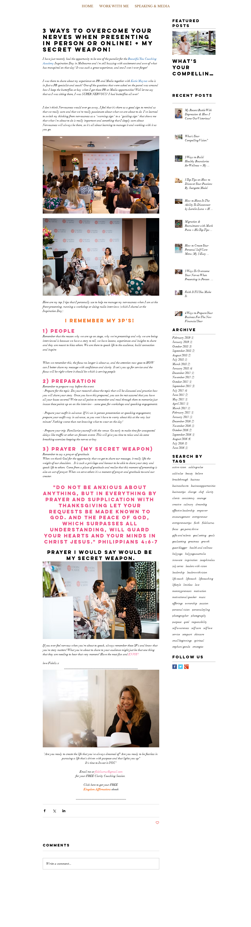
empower (202, 510)
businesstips (179, 492)
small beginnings (182, 640)
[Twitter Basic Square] (180, 666)
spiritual (199, 640)
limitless (188, 584)
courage (201, 498)
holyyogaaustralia (195, 553)
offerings (177, 603)
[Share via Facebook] (44, 811)
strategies (198, 646)
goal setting (199, 535)
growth (205, 541)
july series (177, 566)
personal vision (181, 609)
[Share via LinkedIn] (64, 811)
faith (197, 523)
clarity (210, 492)
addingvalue (196, 467)
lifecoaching (206, 578)
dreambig (201, 504)
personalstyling (201, 609)
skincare (199, 634)
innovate (177, 560)
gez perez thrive (189, 529)
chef (201, 492)
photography (198, 615)
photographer (180, 615)
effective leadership (183, 510)
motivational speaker (184, 597)
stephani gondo (181, 646)
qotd (186, 622)
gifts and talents (181, 535)
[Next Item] (209, 43)
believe (199, 473)
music (202, 597)
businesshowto (180, 486)
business (195, 479)
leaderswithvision (197, 572)
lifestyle (176, 584)
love (197, 584)
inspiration (191, 560)
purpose (177, 622)
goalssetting (179, 541)
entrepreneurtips (182, 523)
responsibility (199, 622)
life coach (178, 578)
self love (207, 628)
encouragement (181, 516)
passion (204, 603)
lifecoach (191, 578)
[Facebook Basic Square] (174, 666)
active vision (179, 467)
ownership (191, 603)
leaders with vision (196, 566)
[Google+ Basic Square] (186, 666)
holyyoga (177, 553)
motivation (200, 591)
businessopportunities (203, 486)
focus (175, 529)
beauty (189, 473)
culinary (188, 504)
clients (176, 498)
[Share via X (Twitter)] (54, 811)
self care (196, 628)
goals (212, 535)
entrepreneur (199, 516)
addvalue (177, 473)
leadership (178, 572)
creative (176, 504)
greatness (193, 541)
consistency (188, 498)
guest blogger (179, 547)
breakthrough (180, 479)
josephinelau (207, 560)
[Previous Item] (178, 43)
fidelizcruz (208, 523)
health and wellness (201, 547)
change (192, 492)
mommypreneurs (182, 591)
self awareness (180, 628)
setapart (187, 634)
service (176, 634)
